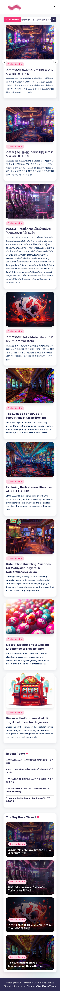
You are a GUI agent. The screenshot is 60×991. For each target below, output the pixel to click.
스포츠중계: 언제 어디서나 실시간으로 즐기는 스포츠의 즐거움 (30, 780)
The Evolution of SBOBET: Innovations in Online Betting (27, 790)
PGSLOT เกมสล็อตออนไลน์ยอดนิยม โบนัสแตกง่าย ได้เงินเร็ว (29, 771)
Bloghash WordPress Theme (41, 986)
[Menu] (55, 7)
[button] (56, 61)
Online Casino (15, 64)
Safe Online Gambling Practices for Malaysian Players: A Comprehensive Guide (28, 568)
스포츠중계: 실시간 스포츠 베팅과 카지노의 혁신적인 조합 (30, 761)
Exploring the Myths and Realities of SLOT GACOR (28, 799)
